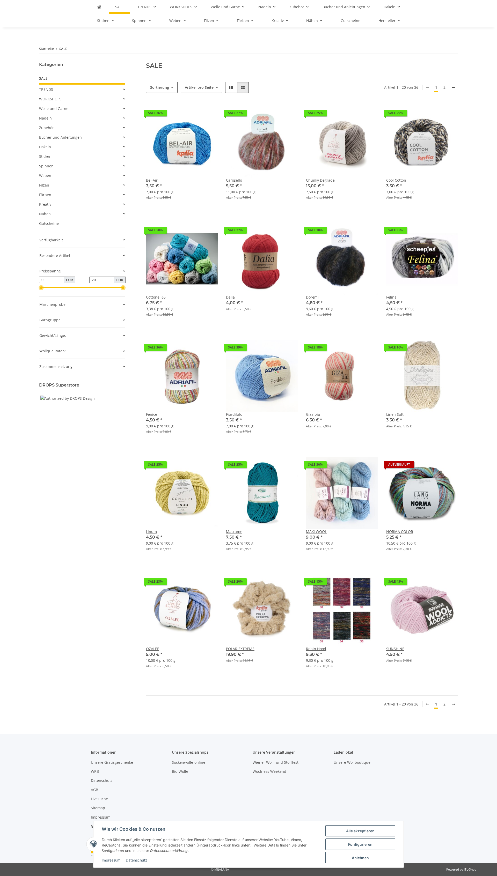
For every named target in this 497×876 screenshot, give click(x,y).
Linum (151, 531)
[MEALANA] (99, 7)
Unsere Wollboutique (352, 762)
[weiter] (453, 87)
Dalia (230, 297)
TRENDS (46, 89)
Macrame (234, 531)
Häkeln (45, 146)
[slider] (41, 287)
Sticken (45, 156)
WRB (95, 771)
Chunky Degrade (320, 180)
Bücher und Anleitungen (60, 137)
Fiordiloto (234, 414)
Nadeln (45, 118)
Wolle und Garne (53, 108)
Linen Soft (395, 414)
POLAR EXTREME (240, 648)
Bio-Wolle (180, 771)
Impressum (111, 860)
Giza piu (313, 414)
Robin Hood (316, 648)
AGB (94, 789)
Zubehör (46, 127)
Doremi (312, 297)
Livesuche (99, 798)
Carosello (234, 180)
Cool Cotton (396, 180)
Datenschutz (136, 860)
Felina (391, 297)
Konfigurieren (360, 844)
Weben (45, 175)
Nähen (45, 213)
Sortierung (159, 87)
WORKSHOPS (50, 98)
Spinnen (46, 166)
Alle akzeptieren (360, 831)
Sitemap (98, 807)
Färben (45, 194)
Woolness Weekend (269, 771)
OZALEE (152, 648)
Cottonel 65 (156, 297)
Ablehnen (360, 858)
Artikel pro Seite (199, 87)
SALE (43, 78)
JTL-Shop (470, 869)
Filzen (44, 185)
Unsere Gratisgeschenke (112, 762)
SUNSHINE (395, 648)
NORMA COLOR (399, 531)
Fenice (151, 414)
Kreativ (45, 204)
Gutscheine (49, 223)
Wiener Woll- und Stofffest (275, 762)
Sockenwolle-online (188, 762)
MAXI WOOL (316, 531)
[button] (231, 87)
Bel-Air (152, 180)
